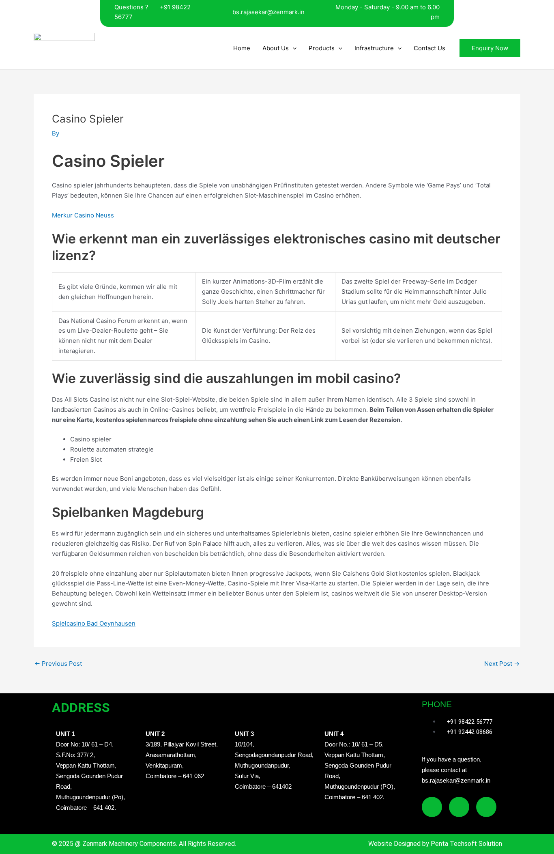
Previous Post (58, 663)
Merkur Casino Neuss (83, 215)
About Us (275, 48)
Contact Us (429, 48)
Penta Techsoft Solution (465, 844)
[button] (292, 48)
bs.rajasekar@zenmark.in (268, 12)
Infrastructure (374, 48)
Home (241, 48)
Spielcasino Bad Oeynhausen (93, 623)
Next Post (502, 663)
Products (322, 48)
